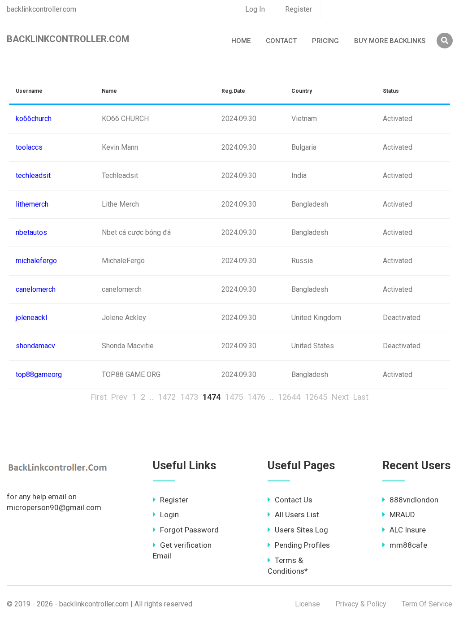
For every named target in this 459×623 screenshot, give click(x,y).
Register (298, 9)
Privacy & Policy (360, 604)
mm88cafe (408, 545)
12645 (316, 397)
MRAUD (402, 514)
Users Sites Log (301, 529)
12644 (289, 397)
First (99, 397)
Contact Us (293, 499)
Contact (281, 41)
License (307, 604)
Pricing (325, 41)
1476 (256, 397)
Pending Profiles (302, 545)
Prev (119, 397)
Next (340, 397)
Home (241, 41)
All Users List (297, 514)
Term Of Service (427, 604)
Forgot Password (189, 529)
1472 (167, 397)
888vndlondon (414, 499)
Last (360, 397)
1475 (234, 397)
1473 (189, 397)
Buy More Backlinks (389, 41)
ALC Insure (408, 529)
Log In (255, 9)
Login (169, 514)
